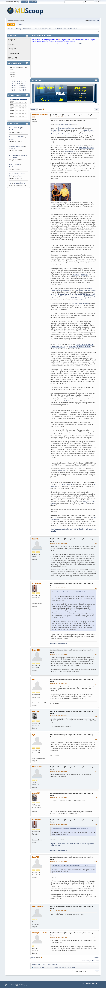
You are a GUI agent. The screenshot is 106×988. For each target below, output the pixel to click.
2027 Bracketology (15, 128)
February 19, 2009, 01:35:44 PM (58, 937)
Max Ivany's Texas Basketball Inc (61, 134)
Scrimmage (79, 90)
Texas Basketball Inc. (69, 151)
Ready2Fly (36, 650)
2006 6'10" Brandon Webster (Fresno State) (65, 294)
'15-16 (13, 88)
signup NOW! (77, 44)
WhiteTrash (12, 130)
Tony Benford (62, 471)
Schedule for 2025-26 (79, 100)
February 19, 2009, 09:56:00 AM (58, 654)
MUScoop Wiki (12, 58)
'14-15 (19, 88)
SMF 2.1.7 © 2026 (9, 984)
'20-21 (19, 84)
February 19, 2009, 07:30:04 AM (58, 117)
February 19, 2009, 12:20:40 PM (58, 739)
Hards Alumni (18, 176)
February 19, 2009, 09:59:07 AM (58, 683)
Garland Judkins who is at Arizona (85, 290)
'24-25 (13, 82)
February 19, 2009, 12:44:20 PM (58, 797)
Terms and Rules (90, 983)
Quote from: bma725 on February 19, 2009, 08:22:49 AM (69, 592)
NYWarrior (36, 583)
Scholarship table (94, 20)
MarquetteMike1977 (19, 183)
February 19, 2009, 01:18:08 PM (58, 911)
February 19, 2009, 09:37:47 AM (58, 588)
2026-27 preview (14, 165)
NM (10, 183)
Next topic (95, 961)
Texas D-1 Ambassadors (86, 147)
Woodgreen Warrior (40, 933)
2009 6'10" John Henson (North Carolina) (83, 298)
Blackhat (36, 711)
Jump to (71, 971)
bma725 (35, 539)
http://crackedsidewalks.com (58, 644)
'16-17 (24, 86)
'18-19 (13, 86)
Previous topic (86, 961)
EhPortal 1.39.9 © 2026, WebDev (13, 983)
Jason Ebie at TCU (66, 290)
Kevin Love (75, 275)
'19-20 (24, 84)
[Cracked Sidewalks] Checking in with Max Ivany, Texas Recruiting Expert (72, 115)
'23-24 (19, 82)
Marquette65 (37, 767)
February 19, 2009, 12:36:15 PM (58, 771)
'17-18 (19, 86)
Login (49, 44)
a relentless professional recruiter (80, 346)
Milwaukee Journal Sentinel (65, 128)
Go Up (33, 958)
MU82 (15, 157)
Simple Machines (19, 984)
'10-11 (24, 90)
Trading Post (12, 49)
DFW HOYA (12, 148)
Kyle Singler (84, 275)
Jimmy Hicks (86, 502)
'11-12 (19, 90)
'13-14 (24, 88)
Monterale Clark (56, 130)
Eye (33, 679)
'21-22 (13, 84)
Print (96, 109)
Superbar (11, 44)
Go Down (34, 109)
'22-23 (24, 82)
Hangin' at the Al (13, 40)
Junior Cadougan (67, 484)
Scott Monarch (68, 401)
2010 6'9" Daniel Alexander (80, 304)
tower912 (11, 139)
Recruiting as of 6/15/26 (16, 137)
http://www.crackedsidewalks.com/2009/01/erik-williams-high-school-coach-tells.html (73, 845)
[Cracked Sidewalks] (33, 601)
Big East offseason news (16, 146)
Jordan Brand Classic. (78, 300)
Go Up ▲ (98, 983)
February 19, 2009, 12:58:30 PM (58, 861)
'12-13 (13, 90)
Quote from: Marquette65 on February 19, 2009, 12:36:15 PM (70, 828)
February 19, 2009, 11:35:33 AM (58, 715)
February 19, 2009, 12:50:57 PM (58, 824)
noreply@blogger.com (64, 124)
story (83, 134)
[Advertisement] (64, 61)
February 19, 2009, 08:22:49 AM (58, 543)
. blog (73, 134)
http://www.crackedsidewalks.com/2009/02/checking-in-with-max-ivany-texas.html (73, 530)
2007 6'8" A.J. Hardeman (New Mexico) (72, 296)
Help (83, 983)
